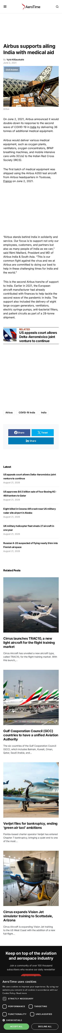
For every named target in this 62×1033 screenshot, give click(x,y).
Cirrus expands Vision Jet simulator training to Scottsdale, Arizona (28, 916)
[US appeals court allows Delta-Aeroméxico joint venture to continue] (10, 334)
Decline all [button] (45, 1026)
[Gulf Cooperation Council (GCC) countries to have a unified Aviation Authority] (31, 697)
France (7, 181)
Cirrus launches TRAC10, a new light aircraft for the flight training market (29, 642)
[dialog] (31, 1004)
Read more (21, 993)
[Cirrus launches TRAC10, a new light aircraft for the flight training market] (31, 605)
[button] (5, 7)
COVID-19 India (27, 412)
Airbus (9, 412)
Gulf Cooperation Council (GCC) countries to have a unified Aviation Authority (30, 735)
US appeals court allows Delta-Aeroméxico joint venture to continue (38, 337)
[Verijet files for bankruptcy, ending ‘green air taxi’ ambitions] (31, 790)
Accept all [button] (16, 1026)
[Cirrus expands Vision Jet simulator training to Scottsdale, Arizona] (31, 878)
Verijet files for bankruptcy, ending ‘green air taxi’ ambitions (30, 826)
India (33, 127)
